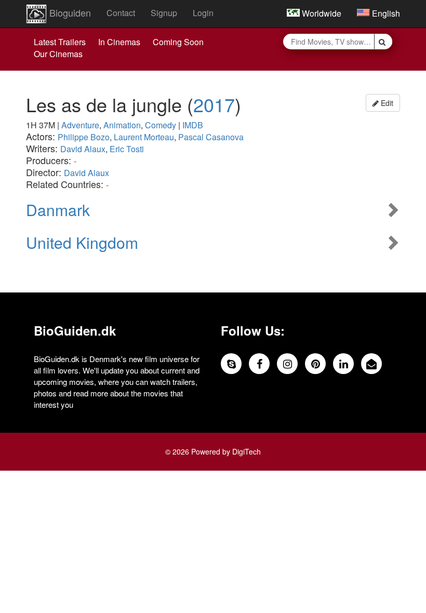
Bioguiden (69, 12)
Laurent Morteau (144, 137)
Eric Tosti (127, 149)
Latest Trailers (60, 42)
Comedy (160, 125)
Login (203, 13)
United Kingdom (82, 242)
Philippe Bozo (84, 137)
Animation (122, 125)
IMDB (192, 125)
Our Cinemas (58, 54)
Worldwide (320, 13)
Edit (386, 103)
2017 (214, 104)
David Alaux (82, 149)
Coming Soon (178, 42)
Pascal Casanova (211, 137)
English (385, 13)
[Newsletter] (371, 363)
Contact (120, 13)
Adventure (80, 125)
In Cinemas (119, 42)
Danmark (58, 209)
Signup (164, 13)
